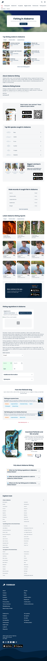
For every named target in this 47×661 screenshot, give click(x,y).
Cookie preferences (28, 604)
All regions (26, 615)
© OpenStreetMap (23, 328)
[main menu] (45, 2)
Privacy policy (6, 601)
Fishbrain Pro (6, 613)
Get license (5, 95)
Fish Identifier (6, 620)
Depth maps (5, 624)
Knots (25, 595)
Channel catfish (12, 39)
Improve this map (30, 328)
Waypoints (5, 629)
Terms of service (7, 604)
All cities (26, 618)
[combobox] (3, 355)
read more (5, 93)
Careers (4, 592)
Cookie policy (27, 601)
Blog (25, 592)
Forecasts (5, 618)
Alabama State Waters (9, 313)
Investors (5, 597)
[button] (7, 366)
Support (4, 595)
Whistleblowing (6, 606)
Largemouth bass (20, 39)
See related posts (22, 422)
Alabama (7, 403)
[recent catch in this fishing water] (9, 230)
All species (26, 620)
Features (5, 615)
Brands (25, 590)
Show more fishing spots (23, 66)
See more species (23, 209)
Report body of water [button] (8, 608)
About (4, 590)
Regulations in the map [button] (25, 313)
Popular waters (27, 597)
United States (3, 8)
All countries (27, 613)
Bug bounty (26, 599)
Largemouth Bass (14, 403)
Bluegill (5, 39)
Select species (6, 352)
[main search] (42, 2)
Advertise (5, 599)
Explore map (23, 23)
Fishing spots (6, 622)
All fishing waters (28, 622)
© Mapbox (18, 328)
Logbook (5, 627)
